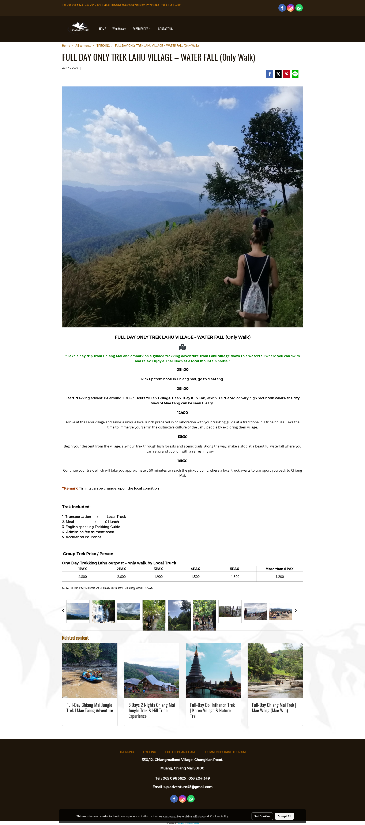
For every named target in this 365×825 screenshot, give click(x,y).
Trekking (127, 752)
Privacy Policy (194, 816)
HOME (102, 29)
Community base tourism (225, 752)
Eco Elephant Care (180, 752)
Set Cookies (262, 816)
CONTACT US (165, 29)
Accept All (284, 816)
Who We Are (119, 29)
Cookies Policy (219, 816)
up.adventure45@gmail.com (128, 5)
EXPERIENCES (141, 29)
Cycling (149, 752)
